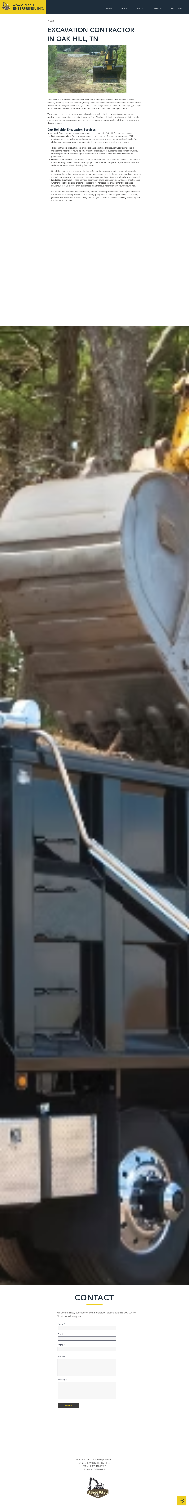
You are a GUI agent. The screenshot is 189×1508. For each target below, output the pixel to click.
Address (61, 1357)
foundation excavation (88, 159)
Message (62, 1380)
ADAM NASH (23, 5)
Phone (60, 1345)
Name (60, 1324)
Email (60, 1334)
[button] (176, 9)
